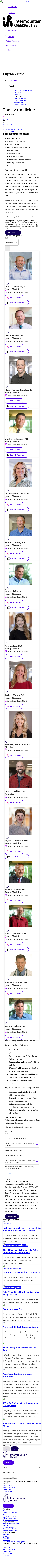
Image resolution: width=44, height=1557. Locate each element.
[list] (7, 248)
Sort (6, 238)
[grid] (17, 248)
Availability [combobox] (10, 242)
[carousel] (12, 248)
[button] (22, 1127)
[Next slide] (15, 1448)
